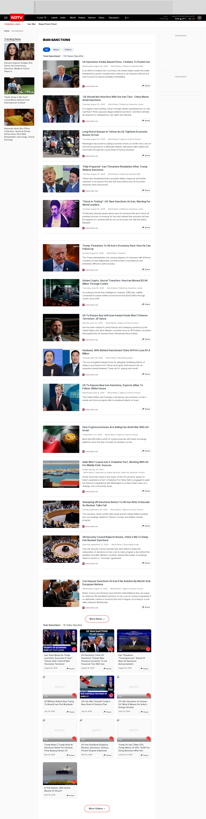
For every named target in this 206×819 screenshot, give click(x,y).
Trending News (12, 39)
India (62, 17)
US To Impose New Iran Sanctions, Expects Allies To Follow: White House (112, 387)
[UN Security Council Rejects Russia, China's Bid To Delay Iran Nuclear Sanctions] (61, 550)
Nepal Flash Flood (47, 24)
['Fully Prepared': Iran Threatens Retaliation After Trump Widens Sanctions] (61, 178)
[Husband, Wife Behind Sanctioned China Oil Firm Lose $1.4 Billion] (61, 362)
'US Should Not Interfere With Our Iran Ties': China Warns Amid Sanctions (115, 98)
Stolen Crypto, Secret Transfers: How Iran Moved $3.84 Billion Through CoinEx (115, 282)
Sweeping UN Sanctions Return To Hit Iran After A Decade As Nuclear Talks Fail (116, 504)
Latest (54, 17)
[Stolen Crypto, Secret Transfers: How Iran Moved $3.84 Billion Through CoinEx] (61, 292)
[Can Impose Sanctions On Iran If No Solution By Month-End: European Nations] (61, 594)
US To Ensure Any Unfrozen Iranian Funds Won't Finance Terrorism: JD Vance (115, 317)
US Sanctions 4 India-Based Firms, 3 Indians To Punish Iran (116, 62)
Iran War (31, 24)
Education (114, 17)
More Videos (96, 808)
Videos (81, 17)
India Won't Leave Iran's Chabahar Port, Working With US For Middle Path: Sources (115, 464)
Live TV (43, 17)
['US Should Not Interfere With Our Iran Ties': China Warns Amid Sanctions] (61, 109)
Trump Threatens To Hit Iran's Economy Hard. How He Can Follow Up (116, 247)
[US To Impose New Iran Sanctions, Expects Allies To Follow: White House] (61, 397)
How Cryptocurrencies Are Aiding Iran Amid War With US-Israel (116, 429)
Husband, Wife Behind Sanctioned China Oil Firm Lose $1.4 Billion (116, 352)
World (73, 17)
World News (116, 66)
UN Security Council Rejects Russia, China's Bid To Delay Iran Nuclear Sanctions (115, 539)
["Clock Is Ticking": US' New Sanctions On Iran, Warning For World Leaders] (61, 215)
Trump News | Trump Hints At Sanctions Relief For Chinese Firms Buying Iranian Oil (58, 747)
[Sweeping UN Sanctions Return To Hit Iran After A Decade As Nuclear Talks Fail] (61, 514)
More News (96, 618)
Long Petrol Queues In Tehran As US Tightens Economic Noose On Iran (115, 133)
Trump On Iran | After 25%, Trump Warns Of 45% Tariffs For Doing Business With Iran (134, 747)
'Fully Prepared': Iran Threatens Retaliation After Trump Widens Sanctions (114, 168)
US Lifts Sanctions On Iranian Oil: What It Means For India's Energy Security (132, 704)
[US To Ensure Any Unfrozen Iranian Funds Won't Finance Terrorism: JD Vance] (61, 327)
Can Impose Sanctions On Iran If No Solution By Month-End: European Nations (116, 583)
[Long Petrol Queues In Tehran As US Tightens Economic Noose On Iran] (61, 144)
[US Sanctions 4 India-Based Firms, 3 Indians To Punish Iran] (61, 74)
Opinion (92, 17)
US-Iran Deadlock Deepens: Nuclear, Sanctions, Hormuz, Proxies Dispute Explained (95, 747)
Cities (101, 17)
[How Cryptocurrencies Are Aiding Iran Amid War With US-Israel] (61, 439)
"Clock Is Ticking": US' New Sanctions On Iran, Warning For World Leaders (116, 203)
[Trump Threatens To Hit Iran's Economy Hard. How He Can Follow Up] (61, 257)
